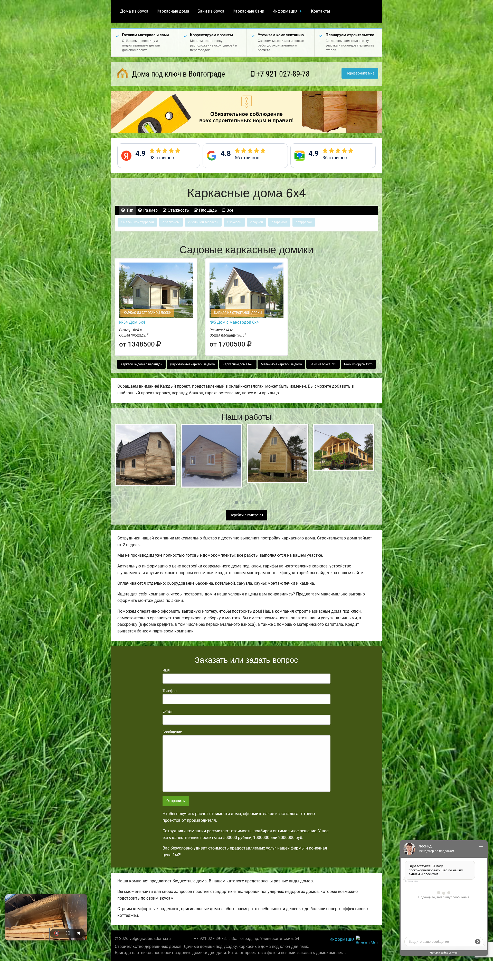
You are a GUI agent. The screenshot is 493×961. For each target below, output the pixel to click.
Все (229, 210)
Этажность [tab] (178, 210)
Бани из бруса (210, 11)
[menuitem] (134, 11)
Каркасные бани (248, 11)
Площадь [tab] (207, 210)
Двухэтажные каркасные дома (192, 364)
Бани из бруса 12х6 (358, 364)
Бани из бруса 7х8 (323, 364)
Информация (285, 11)
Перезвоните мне (360, 73)
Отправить (175, 801)
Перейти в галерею (246, 515)
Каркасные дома (173, 11)
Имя (166, 670)
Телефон (170, 691)
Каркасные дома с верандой (141, 364)
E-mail (167, 711)
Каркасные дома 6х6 (238, 364)
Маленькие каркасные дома (281, 364)
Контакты (320, 11)
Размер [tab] (150, 210)
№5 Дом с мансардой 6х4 (234, 322)
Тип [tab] (129, 210)
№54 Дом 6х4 (132, 322)
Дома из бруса (134, 11)
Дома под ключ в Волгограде (177, 73)
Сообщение (172, 732)
